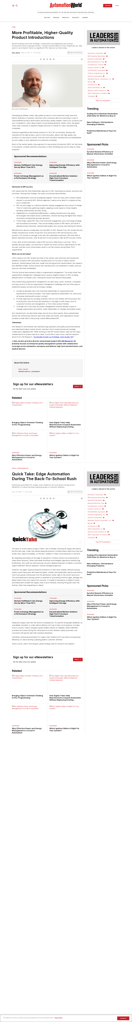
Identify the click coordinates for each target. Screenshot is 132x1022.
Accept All (123, 1018)
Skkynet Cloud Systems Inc (97, 90)
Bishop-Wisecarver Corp (96, 62)
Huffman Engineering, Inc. (97, 73)
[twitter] (47, 59)
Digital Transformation (20, 468)
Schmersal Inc (92, 85)
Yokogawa (91, 96)
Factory (47, 17)
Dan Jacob (16, 53)
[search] (16, 5)
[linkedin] (44, 59)
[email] (54, 59)
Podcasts (75, 17)
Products (65, 17)
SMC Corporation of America (97, 93)
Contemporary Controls (96, 65)
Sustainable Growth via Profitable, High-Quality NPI (53, 337)
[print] (82, 59)
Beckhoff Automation (95, 59)
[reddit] (50, 59)
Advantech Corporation (96, 53)
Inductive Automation (95, 76)
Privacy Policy (58, 1017)
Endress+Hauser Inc (95, 67)
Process (56, 17)
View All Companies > (103, 100)
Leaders (85, 17)
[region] (66, 1018)
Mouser (90, 82)
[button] (13, 5)
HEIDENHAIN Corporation (96, 70)
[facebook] (41, 59)
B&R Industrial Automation (96, 56)
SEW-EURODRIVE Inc (95, 87)
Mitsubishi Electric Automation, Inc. (100, 79)
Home (13, 27)
